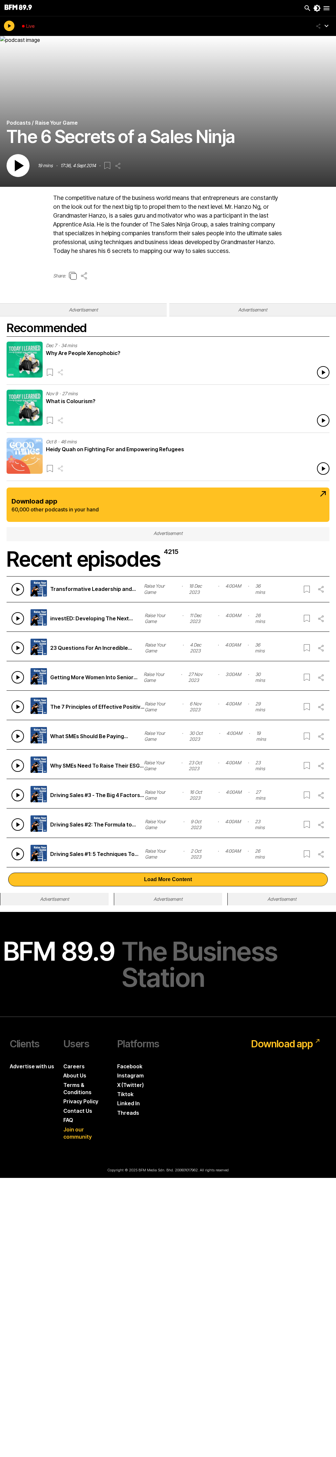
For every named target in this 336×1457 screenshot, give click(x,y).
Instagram (130, 1075)
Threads (128, 1113)
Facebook (129, 1066)
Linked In (128, 1103)
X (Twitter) (130, 1085)
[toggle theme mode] (317, 8)
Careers (74, 1066)
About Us (74, 1075)
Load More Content (168, 879)
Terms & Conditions (77, 1088)
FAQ (68, 1120)
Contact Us (77, 1111)
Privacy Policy (80, 1101)
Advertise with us (32, 1066)
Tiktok (125, 1094)
